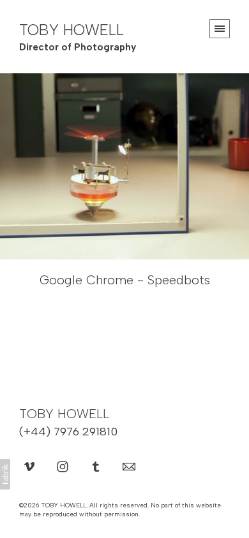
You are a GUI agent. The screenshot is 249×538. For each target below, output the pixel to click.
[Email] (129, 466)
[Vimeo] (29, 466)
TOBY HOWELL (64, 413)
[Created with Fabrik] (5, 474)
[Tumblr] (96, 466)
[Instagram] (62, 466)
